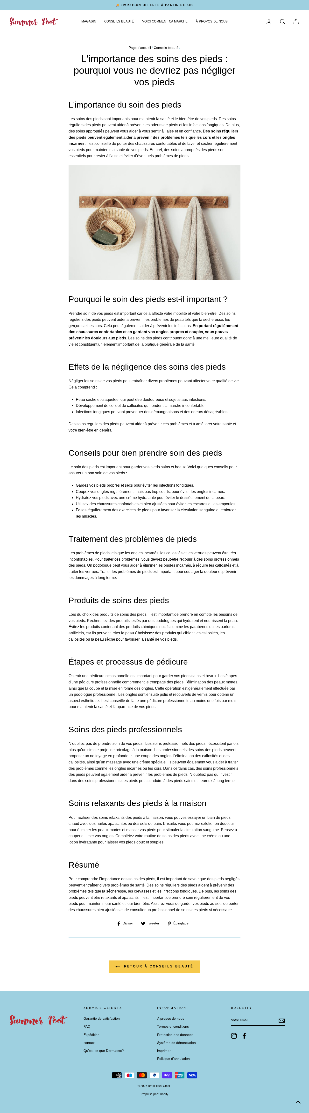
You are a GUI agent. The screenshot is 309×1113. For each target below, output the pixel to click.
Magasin (88, 21)
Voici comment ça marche (165, 21)
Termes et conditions (173, 1026)
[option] (154, 5)
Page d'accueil (140, 48)
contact (89, 1043)
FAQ (87, 1026)
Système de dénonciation (176, 1043)
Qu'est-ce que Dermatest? (104, 1051)
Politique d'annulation (173, 1059)
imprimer (164, 1051)
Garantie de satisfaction (102, 1018)
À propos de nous (212, 21)
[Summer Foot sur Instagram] (234, 1036)
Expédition (91, 1035)
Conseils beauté (119, 21)
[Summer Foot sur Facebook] (244, 1036)
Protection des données (175, 1035)
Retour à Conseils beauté (158, 966)
